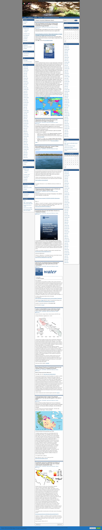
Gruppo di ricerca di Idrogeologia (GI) (30, 0)
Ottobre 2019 (26, 104)
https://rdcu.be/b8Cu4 (54, 140)
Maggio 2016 (26, 141)
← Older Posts (37, 524)
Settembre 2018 (26, 112)
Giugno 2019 (25, 105)
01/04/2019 (44, 400)
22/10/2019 (44, 266)
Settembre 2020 (26, 97)
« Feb (65, 41)
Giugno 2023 (25, 79)
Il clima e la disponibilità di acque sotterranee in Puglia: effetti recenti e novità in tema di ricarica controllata (47, 309)
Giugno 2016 (25, 139)
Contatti (35, 17)
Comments (38, 28)
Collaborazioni (26, 177)
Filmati (25, 200)
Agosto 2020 (25, 99)
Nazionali (25, 31)
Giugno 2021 (25, 91)
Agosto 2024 (25, 71)
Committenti (25, 38)
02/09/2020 (44, 148)
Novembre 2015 (26, 147)
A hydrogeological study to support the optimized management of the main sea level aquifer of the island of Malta (48, 398)
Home (25, 17)
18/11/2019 (44, 213)
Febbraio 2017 (26, 133)
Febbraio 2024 (26, 78)
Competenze (25, 162)
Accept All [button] (98, 528)
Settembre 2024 (26, 70)
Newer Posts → (60, 524)
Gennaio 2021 (26, 94)
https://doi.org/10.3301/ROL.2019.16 (41, 458)
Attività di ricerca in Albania (28, 207)
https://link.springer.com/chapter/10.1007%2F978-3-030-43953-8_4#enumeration (47, 198)
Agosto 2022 (25, 84)
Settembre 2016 (26, 136)
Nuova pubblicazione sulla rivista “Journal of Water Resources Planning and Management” (46, 147)
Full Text (58, 392)
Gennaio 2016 (26, 146)
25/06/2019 (44, 311)
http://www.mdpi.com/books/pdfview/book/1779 (43, 251)
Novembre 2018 (26, 110)
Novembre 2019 (26, 102)
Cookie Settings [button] (92, 528)
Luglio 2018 (25, 113)
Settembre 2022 (66, 62)
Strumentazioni (26, 55)
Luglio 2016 (66, 117)
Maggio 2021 (26, 92)
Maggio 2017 (26, 131)
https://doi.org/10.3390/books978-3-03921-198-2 (43, 257)
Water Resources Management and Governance (46, 301)
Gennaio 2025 (26, 68)
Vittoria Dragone (38, 27)
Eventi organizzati (26, 35)
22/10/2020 (44, 122)
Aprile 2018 (25, 118)
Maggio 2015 (26, 154)
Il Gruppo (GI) (30, 17)
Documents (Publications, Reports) (53, 466)
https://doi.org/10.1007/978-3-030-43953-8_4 (43, 206)
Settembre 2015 (26, 149)
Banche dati (25, 40)
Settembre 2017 (26, 126)
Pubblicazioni (26, 45)
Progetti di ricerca (26, 28)
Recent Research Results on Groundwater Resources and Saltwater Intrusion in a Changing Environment (48, 368)
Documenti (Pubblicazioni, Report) (52, 27)
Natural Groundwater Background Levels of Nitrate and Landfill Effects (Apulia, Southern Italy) (47, 189)
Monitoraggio (26, 60)
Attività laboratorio (26, 53)
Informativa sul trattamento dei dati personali (51, 17)
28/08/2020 (44, 191)
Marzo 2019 (66, 88)
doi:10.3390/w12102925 (48, 40)
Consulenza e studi (26, 33)
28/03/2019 (44, 466)
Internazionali (26, 170)
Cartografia (25, 48)
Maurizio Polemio (39, 213)
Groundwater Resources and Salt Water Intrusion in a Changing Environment (47, 211)
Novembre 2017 (26, 123)
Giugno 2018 (25, 115)
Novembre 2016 (26, 134)
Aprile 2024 (66, 54)
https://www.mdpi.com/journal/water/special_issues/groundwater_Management (48, 298)
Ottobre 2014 (26, 157)
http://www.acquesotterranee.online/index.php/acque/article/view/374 (46, 514)
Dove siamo (40, 17)
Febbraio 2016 (26, 144)
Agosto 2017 (25, 128)
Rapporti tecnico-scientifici (28, 187)
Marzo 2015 (25, 155)
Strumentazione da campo (28, 61)
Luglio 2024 (25, 73)
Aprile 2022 (25, 86)
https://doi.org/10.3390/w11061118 (50, 374)
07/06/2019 (44, 369)
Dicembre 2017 (26, 121)
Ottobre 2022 (26, 81)
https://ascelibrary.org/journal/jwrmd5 (41, 180)
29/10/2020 (44, 27)
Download (47, 363)
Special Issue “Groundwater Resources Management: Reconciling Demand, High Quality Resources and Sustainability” (47, 264)
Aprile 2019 (25, 107)
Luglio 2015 (66, 130)
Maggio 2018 (66, 96)
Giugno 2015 (25, 152)
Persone (25, 23)
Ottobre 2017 (26, 125)
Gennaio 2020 (26, 100)
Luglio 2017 (66, 109)
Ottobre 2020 (66, 75)
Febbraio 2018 (26, 120)
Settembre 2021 (26, 89)
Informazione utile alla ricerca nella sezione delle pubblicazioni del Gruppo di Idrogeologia (46, 120)
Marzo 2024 (25, 76)
